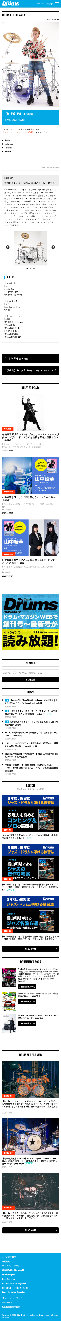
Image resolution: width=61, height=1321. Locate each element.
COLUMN (7, 428)
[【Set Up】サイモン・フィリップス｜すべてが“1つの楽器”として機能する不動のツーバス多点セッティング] (30, 1079)
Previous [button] (8, 247)
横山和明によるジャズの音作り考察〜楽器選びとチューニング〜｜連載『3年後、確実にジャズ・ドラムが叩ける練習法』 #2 (30, 887)
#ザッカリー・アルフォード (13, 444)
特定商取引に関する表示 (13, 1270)
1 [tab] (27, 268)
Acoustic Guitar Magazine (13, 1292)
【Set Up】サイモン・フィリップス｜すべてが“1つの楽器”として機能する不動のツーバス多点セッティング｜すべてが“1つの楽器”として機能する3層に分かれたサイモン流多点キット (30, 1105)
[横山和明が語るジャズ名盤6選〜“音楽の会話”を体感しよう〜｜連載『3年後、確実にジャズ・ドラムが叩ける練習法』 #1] (30, 914)
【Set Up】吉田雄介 (18, 358)
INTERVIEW (8, 491)
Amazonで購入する (27, 986)
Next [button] (53, 247)
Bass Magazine (8, 1278)
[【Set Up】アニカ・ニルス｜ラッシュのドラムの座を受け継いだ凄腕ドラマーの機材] (30, 1191)
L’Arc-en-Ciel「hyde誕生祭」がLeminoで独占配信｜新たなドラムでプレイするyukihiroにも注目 (31, 701)
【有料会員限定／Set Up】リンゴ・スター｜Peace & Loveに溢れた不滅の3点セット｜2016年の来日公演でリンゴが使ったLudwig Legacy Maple (30, 1161)
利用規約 (6, 1261)
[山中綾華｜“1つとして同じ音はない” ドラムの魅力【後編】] (30, 475)
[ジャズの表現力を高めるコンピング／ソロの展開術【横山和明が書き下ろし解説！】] (30, 813)
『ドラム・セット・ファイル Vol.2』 (18, 132)
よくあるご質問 (9, 1256)
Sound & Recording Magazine (15, 1287)
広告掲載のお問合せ (11, 1306)
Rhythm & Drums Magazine (14, 1283)
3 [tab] (34, 268)
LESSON (7, 829)
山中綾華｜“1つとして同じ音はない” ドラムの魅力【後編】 (28, 498)
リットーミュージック (12, 1297)
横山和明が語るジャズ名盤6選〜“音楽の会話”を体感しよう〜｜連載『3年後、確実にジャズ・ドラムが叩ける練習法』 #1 (30, 937)
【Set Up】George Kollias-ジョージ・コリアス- (29, 370)
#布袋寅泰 (36, 446)
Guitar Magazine (9, 1274)
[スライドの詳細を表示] (30, 248)
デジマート (7, 1302)
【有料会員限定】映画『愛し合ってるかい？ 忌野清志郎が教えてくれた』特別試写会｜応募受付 (31, 712)
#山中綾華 (6, 509)
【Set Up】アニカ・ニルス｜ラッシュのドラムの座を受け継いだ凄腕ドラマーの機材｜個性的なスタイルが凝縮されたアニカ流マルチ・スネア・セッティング (30, 1215)
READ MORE (30, 948)
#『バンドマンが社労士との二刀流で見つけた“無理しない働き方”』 (28, 505)
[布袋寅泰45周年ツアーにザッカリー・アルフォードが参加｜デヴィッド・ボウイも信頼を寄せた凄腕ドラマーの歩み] (30, 412)
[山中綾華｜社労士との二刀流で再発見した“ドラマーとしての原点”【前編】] (30, 537)
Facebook (8, 147)
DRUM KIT (8, 1095)
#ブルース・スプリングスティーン (16, 446)
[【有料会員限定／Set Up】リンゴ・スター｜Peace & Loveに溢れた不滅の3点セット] (30, 1136)
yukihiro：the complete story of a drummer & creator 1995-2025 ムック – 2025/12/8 (38, 1016)
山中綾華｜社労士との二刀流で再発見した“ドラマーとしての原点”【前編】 (29, 561)
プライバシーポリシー (12, 1265)
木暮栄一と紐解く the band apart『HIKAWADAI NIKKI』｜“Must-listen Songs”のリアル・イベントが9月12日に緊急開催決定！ (31, 767)
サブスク (49, 714)
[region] (30, 251)
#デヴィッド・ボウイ (36, 444)
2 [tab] (30, 268)
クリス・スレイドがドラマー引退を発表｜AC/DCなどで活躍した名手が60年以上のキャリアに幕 (31, 745)
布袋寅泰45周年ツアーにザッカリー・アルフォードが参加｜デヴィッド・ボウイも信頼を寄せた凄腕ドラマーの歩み (30, 437)
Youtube (8, 151)
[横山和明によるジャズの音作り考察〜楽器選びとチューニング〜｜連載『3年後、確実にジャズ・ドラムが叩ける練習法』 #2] (30, 862)
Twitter (7, 140)
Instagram (9, 143)
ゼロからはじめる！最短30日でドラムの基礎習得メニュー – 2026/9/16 (38, 994)
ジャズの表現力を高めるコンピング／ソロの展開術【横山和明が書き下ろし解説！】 (30, 836)
